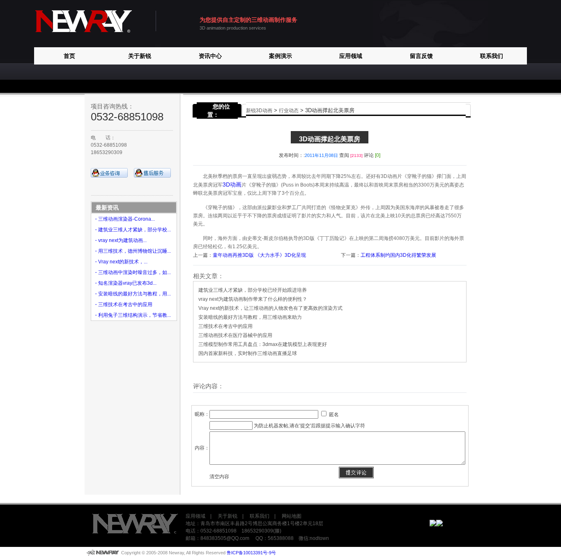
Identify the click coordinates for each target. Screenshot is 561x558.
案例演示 (280, 56)
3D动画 (232, 184)
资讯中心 (210, 56)
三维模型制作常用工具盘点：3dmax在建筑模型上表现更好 (262, 344)
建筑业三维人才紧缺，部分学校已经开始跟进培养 (252, 290)
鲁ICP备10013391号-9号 (251, 552)
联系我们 (491, 56)
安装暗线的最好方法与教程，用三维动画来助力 (250, 317)
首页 (69, 56)
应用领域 (350, 56)
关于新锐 (139, 56)
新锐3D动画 (259, 110)
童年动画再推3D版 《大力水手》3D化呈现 (259, 255)
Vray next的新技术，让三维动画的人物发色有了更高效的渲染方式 (270, 308)
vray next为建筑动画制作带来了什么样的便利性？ (252, 299)
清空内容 (219, 477)
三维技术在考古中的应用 (225, 326)
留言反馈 (421, 56)
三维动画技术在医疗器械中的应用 (235, 335)
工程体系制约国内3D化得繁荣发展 (398, 255)
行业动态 (289, 110)
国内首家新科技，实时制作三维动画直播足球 (247, 353)
